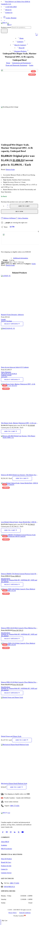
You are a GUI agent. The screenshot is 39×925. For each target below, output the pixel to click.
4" (3, 321)
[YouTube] (22, 832)
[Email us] (7, 832)
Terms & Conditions (25, 912)
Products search (6, 27)
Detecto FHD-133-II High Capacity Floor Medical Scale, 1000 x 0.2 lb (19, 682)
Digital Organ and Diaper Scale (11, 736)
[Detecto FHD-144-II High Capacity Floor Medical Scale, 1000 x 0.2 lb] (19, 606)
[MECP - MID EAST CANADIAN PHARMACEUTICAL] (6, 24)
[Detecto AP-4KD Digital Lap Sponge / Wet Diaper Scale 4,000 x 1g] (19, 453)
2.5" (2, 376)
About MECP (5, 841)
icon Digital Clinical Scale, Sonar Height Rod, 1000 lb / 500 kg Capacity (19, 522)
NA (2, 580)
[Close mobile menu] (1, 924)
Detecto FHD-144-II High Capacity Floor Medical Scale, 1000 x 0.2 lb (19, 628)
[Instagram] (10, 832)
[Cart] (36, 35)
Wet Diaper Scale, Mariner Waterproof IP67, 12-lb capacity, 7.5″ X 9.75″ (19, 423)
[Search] (4, 31)
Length (3, 319)
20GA (7, 373)
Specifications (5, 578)
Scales (31, 65)
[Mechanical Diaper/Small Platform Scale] (19, 762)
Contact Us (8, 12)
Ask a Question (23, 218)
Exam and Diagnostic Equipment (16, 65)
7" (6, 321)
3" (1, 321)
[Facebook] (3, 832)
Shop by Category (20, 45)
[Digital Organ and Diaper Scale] (19, 715)
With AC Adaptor (8, 580)
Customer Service (6, 873)
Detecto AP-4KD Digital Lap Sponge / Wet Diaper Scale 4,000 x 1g (19, 475)
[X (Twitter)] (18, 832)
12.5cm (9, 321)
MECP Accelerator (6, 848)
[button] (10, 431)
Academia (4, 845)
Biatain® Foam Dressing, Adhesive (12, 314)
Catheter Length (6, 375)
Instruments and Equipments (21, 63)
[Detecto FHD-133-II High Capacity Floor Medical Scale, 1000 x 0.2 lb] (19, 661)
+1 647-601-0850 (11, 7)
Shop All (21, 48)
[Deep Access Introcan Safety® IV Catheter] (19, 346)
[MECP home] (8, 816)
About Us (8, 10)
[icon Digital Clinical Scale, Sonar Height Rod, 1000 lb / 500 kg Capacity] (19, 500)
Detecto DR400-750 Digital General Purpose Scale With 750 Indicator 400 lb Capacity (19, 574)
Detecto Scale (10, 169)
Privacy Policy (13, 912)
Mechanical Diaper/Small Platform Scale (14, 783)
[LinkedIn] (14, 832)
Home (22, 38)
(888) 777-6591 (14, 806)
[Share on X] (10, 227)
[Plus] (8, 205)
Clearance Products (20, 51)
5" (4, 321)
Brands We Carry (6, 862)
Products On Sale (6, 866)
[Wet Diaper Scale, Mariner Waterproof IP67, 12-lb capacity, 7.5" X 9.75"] (19, 401)
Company (20, 41)
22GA (11, 373)
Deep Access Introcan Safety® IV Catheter (15, 367)
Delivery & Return (9, 218)
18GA (3, 373)
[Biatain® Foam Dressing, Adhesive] (19, 293)
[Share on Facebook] (12, 227)
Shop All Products (6, 859)
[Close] (1, 920)
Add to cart (24, 206)
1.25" (5, 376)
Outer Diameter (6, 372)
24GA (15, 373)
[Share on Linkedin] (13, 227)
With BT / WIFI (19, 580)
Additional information (20, 258)
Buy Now (19, 211)
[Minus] (8, 207)
